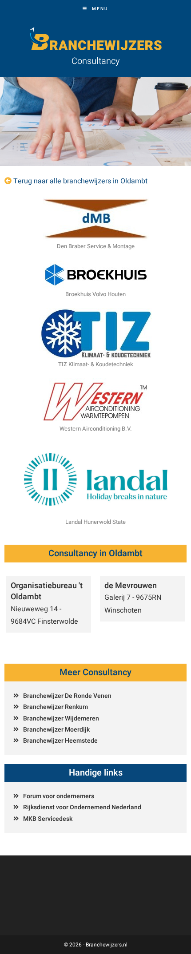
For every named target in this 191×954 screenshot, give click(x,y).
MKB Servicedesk (47, 818)
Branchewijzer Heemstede (60, 740)
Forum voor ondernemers (58, 796)
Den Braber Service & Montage (96, 246)
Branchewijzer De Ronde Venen (67, 696)
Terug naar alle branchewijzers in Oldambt (80, 181)
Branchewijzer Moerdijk (56, 729)
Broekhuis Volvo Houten (95, 294)
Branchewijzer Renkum (55, 707)
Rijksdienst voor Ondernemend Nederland (82, 807)
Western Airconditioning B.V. (96, 428)
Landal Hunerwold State (95, 522)
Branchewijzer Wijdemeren (61, 718)
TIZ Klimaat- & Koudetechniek (95, 364)
